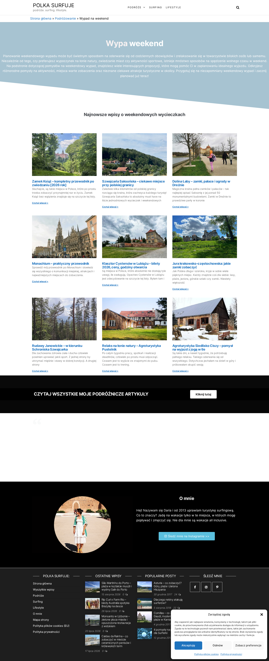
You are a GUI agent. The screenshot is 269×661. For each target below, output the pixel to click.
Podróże (134, 7)
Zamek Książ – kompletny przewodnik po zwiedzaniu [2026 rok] (63, 183)
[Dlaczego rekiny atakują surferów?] (144, 603)
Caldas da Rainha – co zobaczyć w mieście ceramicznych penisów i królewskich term (116, 641)
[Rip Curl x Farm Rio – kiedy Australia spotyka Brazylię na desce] (92, 603)
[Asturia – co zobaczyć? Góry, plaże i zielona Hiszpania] (144, 586)
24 (176, 594)
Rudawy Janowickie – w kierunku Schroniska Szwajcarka (57, 347)
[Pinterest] (217, 587)
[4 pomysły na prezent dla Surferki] (144, 633)
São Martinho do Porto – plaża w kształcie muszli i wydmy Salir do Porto (116, 586)
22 (175, 607)
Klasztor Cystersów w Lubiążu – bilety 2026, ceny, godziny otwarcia (131, 265)
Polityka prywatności (231, 654)
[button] (262, 614)
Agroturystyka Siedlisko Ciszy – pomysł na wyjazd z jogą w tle (202, 347)
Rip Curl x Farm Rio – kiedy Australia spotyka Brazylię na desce (115, 603)
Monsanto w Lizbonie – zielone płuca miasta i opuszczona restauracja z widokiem (116, 621)
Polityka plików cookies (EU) (51, 626)
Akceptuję (188, 645)
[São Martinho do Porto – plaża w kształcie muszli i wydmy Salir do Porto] (92, 586)
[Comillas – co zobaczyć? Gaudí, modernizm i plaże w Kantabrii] (144, 616)
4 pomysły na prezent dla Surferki (167, 631)
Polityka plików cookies (206, 654)
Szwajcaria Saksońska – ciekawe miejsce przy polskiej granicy (133, 183)
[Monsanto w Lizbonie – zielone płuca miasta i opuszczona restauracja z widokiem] (92, 620)
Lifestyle (173, 7)
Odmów (218, 645)
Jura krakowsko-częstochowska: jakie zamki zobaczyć (201, 265)
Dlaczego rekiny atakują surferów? (168, 601)
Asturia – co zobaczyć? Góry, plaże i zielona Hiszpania (167, 586)
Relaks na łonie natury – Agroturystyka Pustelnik (131, 347)
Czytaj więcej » (40, 203)
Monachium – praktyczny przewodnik (60, 263)
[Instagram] (206, 587)
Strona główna (40, 18)
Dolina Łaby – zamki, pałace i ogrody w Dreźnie (201, 183)
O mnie (37, 613)
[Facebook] (195, 587)
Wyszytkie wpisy (43, 589)
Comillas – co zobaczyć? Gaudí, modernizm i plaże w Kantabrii (168, 616)
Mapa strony (41, 619)
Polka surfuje (53, 5)
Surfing (155, 7)
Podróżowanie (65, 18)
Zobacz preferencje (248, 645)
